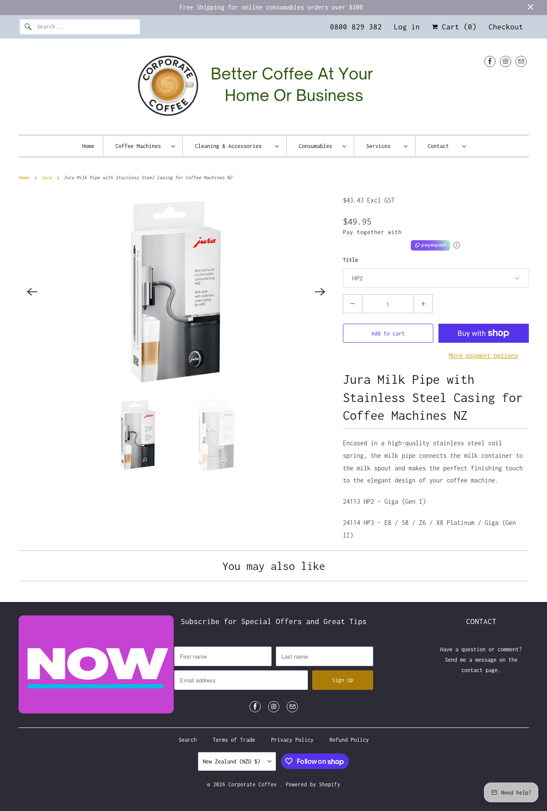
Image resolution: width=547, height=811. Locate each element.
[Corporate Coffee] (274, 88)
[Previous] (32, 291)
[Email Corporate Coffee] (521, 61)
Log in (407, 27)
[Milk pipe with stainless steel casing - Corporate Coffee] (176, 291)
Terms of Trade (234, 740)
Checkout (506, 27)
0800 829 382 (356, 27)
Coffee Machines (141, 146)
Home (88, 146)
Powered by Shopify (313, 784)
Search (188, 740)
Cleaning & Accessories (233, 146)
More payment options (483, 355)
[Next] (320, 291)
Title (350, 260)
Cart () (457, 27)
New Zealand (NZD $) (233, 761)
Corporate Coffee (254, 784)
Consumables (318, 146)
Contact (443, 146)
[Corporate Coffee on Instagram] (505, 61)
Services (383, 146)
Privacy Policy (292, 740)
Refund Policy (349, 740)
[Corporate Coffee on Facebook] (490, 61)
